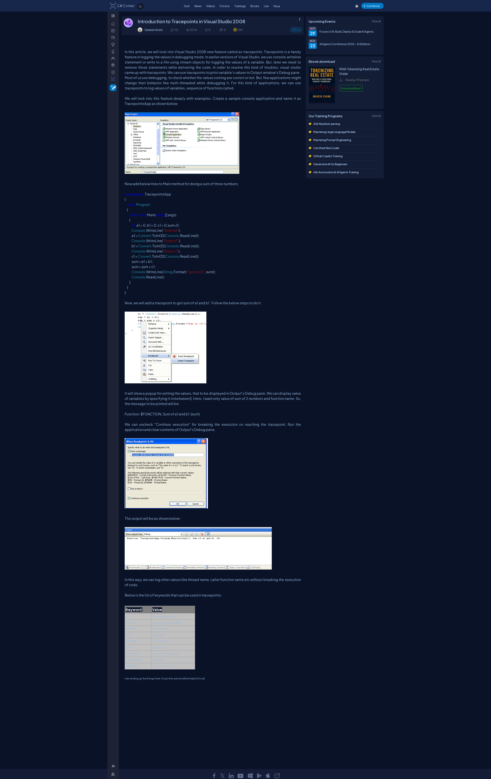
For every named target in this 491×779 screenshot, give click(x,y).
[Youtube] (240, 776)
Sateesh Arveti (154, 29)
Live (266, 6)
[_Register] (114, 766)
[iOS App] (267, 776)
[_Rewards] (114, 72)
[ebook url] (322, 102)
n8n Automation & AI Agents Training (336, 172)
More (277, 6)
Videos (210, 6)
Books (254, 6)
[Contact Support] (276, 776)
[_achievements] (114, 51)
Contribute (373, 5)
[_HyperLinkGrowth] (112, 87)
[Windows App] (250, 776)
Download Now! (351, 88)
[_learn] (114, 44)
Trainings (240, 6)
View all (376, 21)
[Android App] (259, 776)
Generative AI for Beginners (330, 164)
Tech (187, 6)
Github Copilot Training (328, 156)
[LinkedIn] (231, 776)
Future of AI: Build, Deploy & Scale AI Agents (347, 31)
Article (296, 29)
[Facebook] (214, 776)
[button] (221, 29)
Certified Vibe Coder (326, 148)
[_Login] (114, 774)
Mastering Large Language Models (334, 132)
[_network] (114, 58)
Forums (225, 6)
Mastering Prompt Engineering (332, 140)
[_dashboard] (114, 30)
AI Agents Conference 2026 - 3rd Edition (345, 44)
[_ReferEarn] (114, 65)
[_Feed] (114, 23)
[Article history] (172, 29)
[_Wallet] (114, 37)
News (197, 6)
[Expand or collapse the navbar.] (113, 15)
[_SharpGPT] (114, 79)
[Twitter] (222, 776)
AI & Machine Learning (326, 123)
